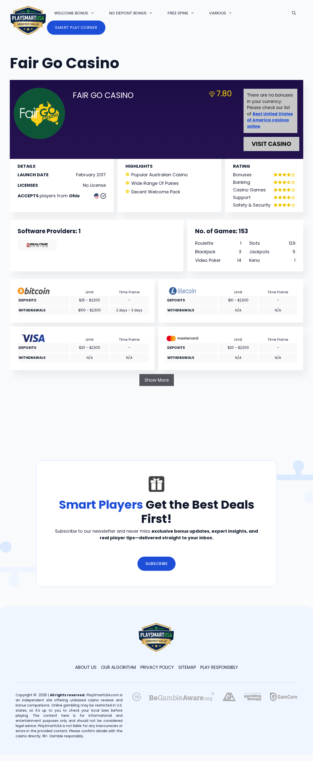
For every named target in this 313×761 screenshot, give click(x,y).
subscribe (156, 563)
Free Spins (178, 13)
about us (86, 667)
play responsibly (219, 667)
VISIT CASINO (271, 144)
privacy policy (157, 667)
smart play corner (76, 27)
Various (217, 13)
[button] (294, 13)
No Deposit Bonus (127, 13)
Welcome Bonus (71, 13)
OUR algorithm (118, 667)
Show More (157, 380)
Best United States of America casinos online (270, 120)
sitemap (187, 667)
